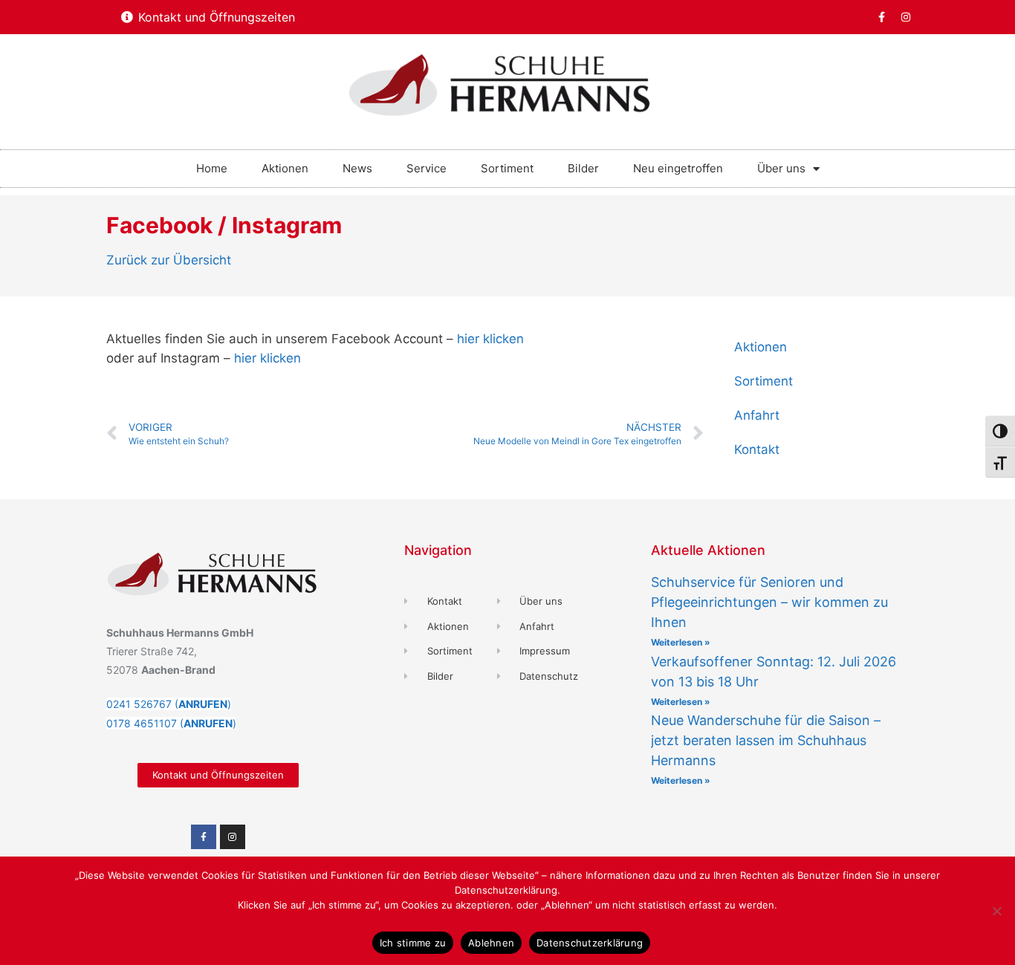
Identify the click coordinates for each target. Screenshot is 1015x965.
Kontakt (756, 449)
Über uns (781, 168)
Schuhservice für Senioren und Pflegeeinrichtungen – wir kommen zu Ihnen (769, 602)
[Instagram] (905, 17)
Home (211, 168)
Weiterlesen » (680, 642)
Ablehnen (491, 943)
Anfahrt (756, 415)
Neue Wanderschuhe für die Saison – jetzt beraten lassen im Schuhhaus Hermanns (766, 740)
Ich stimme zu (413, 943)
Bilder (583, 168)
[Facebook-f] (881, 17)
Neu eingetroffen (678, 168)
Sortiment (507, 168)
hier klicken (490, 338)
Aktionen (285, 168)
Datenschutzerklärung (589, 943)
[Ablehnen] (996, 910)
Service (426, 168)
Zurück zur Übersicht (168, 260)
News (357, 168)
